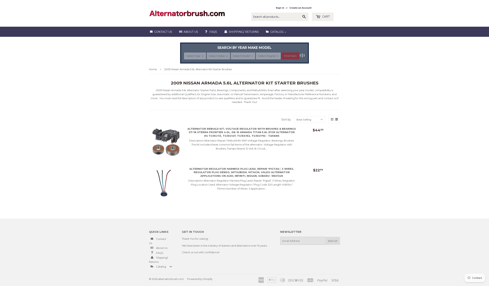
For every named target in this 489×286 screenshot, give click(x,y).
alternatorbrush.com (171, 278)
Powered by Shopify (199, 278)
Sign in (280, 7)
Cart (325, 16)
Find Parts (290, 55)
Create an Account (300, 7)
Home (153, 69)
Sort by (286, 119)
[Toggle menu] (170, 266)
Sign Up (333, 240)
